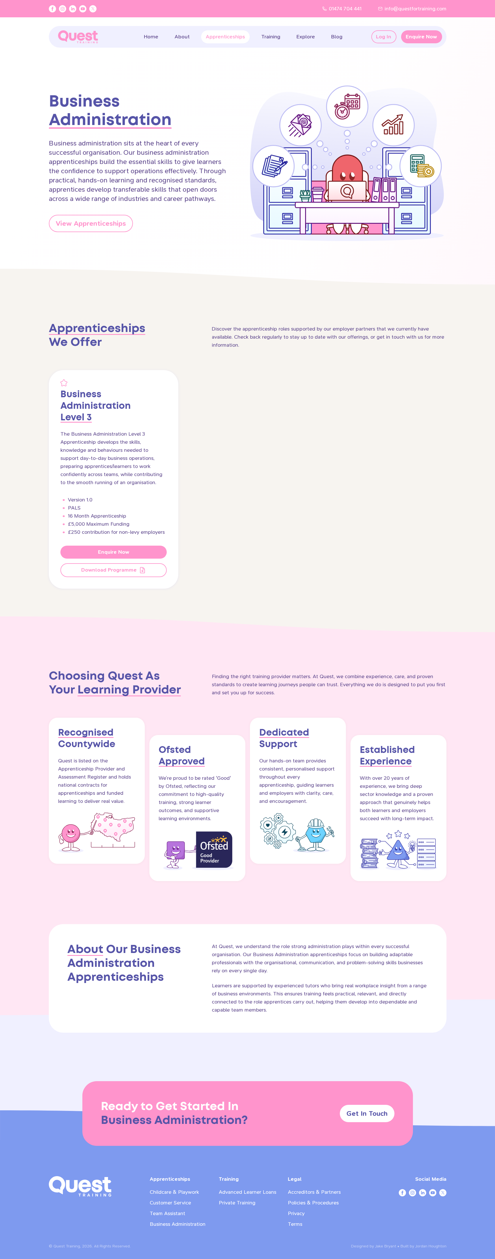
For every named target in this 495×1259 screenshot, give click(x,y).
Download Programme (109, 570)
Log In (383, 37)
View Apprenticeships (91, 223)
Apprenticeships (225, 37)
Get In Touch (367, 1113)
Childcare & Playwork (174, 1192)
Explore (305, 37)
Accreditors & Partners (314, 1192)
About (182, 37)
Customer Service (170, 1203)
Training (270, 37)
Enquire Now (421, 37)
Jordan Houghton (430, 1246)
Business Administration (177, 1224)
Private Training (237, 1203)
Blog (336, 37)
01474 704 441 (345, 9)
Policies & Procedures (313, 1203)
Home (151, 37)
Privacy (296, 1213)
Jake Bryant (385, 1246)
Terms (295, 1224)
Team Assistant (167, 1213)
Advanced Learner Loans (247, 1192)
